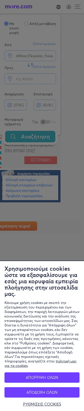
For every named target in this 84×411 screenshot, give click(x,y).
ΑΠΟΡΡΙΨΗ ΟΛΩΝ (42, 377)
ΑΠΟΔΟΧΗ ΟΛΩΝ (42, 392)
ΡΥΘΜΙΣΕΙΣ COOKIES (42, 404)
